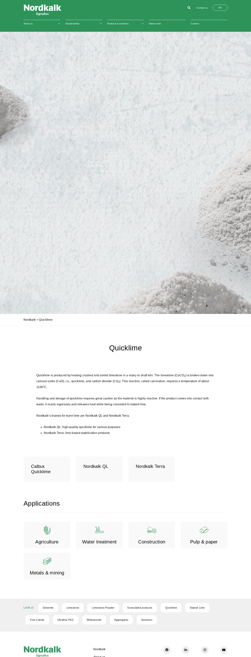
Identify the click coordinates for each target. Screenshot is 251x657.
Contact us (202, 8)
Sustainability (72, 23)
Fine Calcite (37, 619)
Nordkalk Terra (54, 432)
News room (155, 23)
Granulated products (139, 607)
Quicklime (171, 607)
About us (28, 23)
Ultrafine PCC (65, 619)
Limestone (73, 607)
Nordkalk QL (52, 427)
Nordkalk (30, 319)
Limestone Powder (103, 607)
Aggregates (121, 619)
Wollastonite (94, 619)
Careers (195, 23)
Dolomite (48, 607)
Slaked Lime (197, 607)
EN (220, 7)
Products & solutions (118, 23)
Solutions (146, 619)
